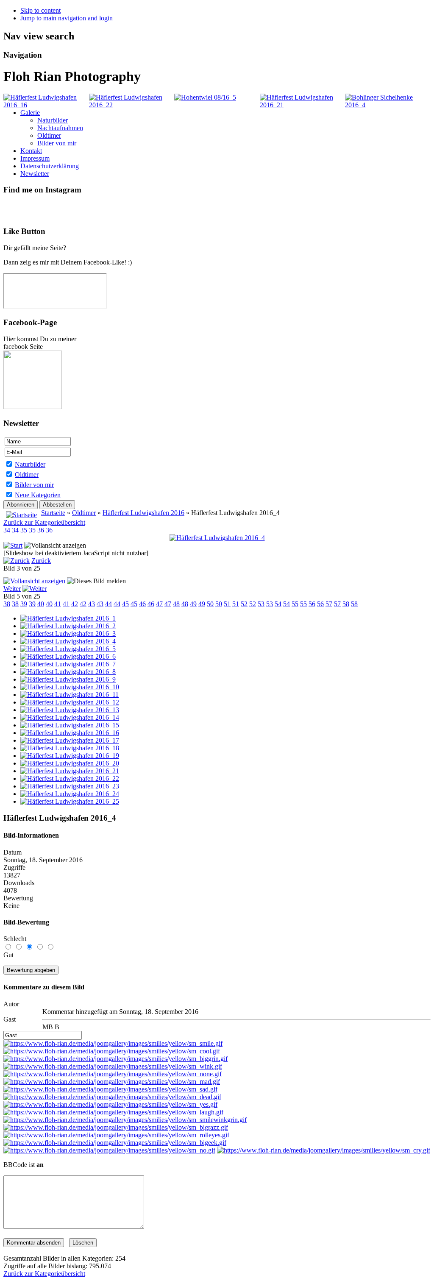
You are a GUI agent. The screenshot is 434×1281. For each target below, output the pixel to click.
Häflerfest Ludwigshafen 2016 (143, 512)
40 (40, 603)
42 (74, 603)
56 (312, 603)
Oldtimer (49, 135)
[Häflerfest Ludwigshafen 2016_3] (68, 633)
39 (23, 603)
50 (210, 603)
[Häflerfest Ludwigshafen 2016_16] (46, 105)
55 (295, 603)
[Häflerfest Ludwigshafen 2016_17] (69, 740)
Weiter (12, 588)
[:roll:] (116, 1135)
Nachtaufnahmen (60, 127)
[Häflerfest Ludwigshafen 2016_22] (132, 105)
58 (345, 603)
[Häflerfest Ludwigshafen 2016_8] (68, 671)
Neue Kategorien (38, 494)
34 (6, 530)
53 (261, 603)
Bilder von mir (56, 143)
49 (193, 603)
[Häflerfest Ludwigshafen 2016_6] (68, 656)
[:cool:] (111, 1051)
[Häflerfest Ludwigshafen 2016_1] (68, 618)
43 (91, 603)
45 (125, 603)
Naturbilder (52, 120)
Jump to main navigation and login (66, 18)
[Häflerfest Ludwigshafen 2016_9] (68, 679)
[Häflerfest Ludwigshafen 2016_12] (69, 702)
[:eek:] (114, 1142)
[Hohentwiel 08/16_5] (205, 97)
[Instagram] (11, 210)
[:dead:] (112, 1096)
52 (244, 603)
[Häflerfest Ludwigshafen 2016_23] (69, 786)
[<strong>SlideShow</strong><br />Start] (12, 545)
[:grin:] (115, 1058)
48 (176, 603)
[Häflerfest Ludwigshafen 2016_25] (69, 801)
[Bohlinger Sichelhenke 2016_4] (388, 105)
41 (57, 603)
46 (142, 603)
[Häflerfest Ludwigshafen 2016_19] (69, 755)
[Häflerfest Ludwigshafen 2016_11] (69, 694)
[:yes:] (110, 1104)
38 (6, 603)
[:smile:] (113, 1043)
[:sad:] (110, 1089)
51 (227, 603)
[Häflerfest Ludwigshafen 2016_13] (69, 709)
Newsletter (34, 173)
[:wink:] (112, 1066)
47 (159, 603)
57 (329, 603)
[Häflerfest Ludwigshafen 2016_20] (69, 763)
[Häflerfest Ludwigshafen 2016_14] (69, 717)
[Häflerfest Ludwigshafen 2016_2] (68, 625)
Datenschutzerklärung (49, 166)
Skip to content (40, 10)
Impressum (35, 158)
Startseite (53, 512)
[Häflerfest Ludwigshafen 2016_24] (69, 793)
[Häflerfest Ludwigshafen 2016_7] (68, 664)
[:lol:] (113, 1112)
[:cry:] (323, 1150)
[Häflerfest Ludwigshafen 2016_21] (302, 105)
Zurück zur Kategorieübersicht (44, 522)
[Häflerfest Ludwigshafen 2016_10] (69, 687)
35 (23, 530)
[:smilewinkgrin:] (125, 1119)
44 (108, 603)
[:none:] (112, 1074)
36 (40, 530)
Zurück (41, 560)
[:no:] (109, 1150)
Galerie (30, 112)
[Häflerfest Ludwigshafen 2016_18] (69, 748)
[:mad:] (111, 1081)
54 (278, 603)
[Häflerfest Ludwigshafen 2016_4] (217, 537)
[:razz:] (115, 1127)
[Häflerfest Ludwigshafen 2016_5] (68, 648)
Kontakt (31, 150)
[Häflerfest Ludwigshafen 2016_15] (69, 725)
